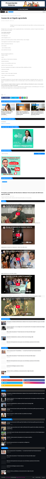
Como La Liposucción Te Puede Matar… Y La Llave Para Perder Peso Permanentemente (24, 350)
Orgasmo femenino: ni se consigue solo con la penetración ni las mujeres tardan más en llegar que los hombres (26, 327)
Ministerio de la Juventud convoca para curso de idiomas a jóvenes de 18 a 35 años (23, 341)
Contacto (43, 477)
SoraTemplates (7, 477)
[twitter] (12, 383)
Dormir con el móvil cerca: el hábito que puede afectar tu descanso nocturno (37, 113)
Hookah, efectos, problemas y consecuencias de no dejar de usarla (20, 370)
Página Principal (4, 15)
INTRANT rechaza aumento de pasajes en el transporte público (19, 437)
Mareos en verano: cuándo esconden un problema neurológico (7, 113)
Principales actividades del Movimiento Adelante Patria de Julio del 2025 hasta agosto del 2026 (22, 193)
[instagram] (34, 383)
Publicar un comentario (5, 123)
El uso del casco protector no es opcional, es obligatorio (18, 442)
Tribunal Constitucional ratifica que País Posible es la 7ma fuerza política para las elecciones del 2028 (25, 409)
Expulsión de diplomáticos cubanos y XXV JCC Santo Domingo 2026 (20, 336)
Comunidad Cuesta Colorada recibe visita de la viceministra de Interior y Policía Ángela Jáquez (25, 432)
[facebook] (34, 380)
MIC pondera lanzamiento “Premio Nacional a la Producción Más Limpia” (21, 331)
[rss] (12, 385)
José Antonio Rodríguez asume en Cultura (15, 365)
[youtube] (12, 380)
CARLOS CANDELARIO (5, 20)
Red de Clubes (38, 477)
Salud (8, 15)
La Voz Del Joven (23, 9)
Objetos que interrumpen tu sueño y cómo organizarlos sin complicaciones (22, 113)
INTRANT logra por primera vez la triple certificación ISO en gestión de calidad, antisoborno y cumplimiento (25, 428)
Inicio (33, 477)
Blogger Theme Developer (20, 477)
